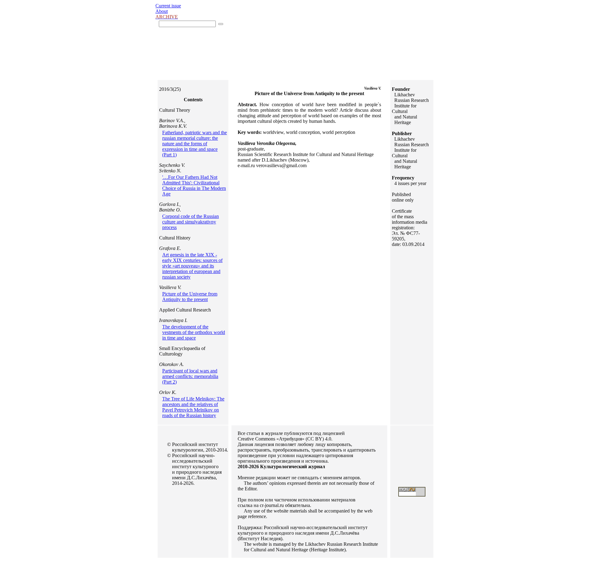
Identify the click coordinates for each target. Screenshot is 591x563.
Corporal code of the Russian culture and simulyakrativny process (190, 222)
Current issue (168, 5)
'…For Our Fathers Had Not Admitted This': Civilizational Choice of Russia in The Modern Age (194, 185)
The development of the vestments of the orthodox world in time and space (193, 332)
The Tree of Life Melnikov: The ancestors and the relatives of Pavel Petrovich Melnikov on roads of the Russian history (193, 407)
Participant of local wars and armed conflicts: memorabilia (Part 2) (190, 376)
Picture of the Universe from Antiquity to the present (189, 296)
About (161, 11)
